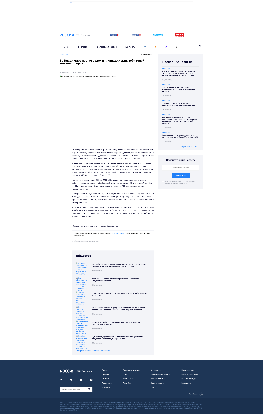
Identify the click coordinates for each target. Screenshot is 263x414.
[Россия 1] (114, 35)
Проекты (105, 374)
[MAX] (166, 46)
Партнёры (127, 383)
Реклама (82, 46)
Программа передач (106, 46)
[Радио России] (158, 36)
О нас (66, 46)
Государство (186, 383)
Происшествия (187, 370)
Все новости (156, 370)
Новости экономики (189, 374)
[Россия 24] (136, 35)
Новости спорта (157, 383)
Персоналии (107, 383)
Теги (152, 387)
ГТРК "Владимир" (117, 233)
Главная (105, 370)
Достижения (128, 379)
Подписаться (180, 175)
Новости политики (158, 379)
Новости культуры (188, 379)
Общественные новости (161, 374)
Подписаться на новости (181, 160)
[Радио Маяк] (179, 37)
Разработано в (194, 394)
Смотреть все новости (188, 147)
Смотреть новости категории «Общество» (93, 350)
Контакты (130, 46)
